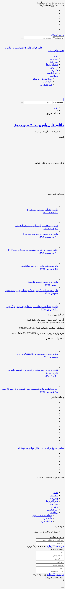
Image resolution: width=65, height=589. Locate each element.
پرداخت (54, 76)
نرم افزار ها (52, 64)
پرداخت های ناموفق (42, 78)
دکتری (54, 70)
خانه (56, 56)
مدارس (54, 67)
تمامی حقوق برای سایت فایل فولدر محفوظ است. (39, 448)
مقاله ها (54, 58)
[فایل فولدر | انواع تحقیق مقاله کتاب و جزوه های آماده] (53, 96)
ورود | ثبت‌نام (57, 35)
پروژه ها (54, 61)
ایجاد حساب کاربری (54, 577)
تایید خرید (47, 81)
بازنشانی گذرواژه (55, 546)
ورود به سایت (57, 549)
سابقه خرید (46, 84)
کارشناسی (52, 73)
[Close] (62, 587)
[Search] (22, 38)
